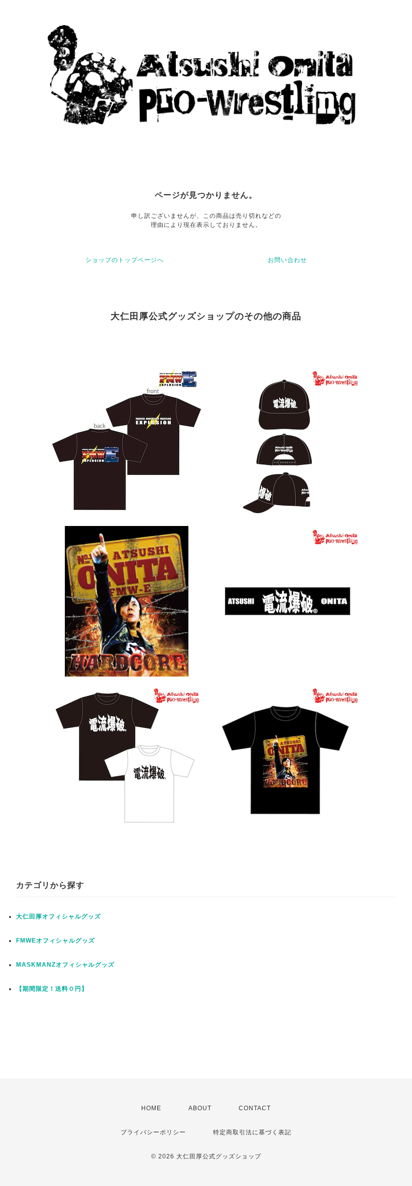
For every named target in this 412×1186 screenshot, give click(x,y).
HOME (151, 1108)
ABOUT (200, 1108)
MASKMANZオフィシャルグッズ (65, 964)
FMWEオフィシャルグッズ (55, 940)
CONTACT (255, 1108)
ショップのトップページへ (124, 259)
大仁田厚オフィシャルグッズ (58, 916)
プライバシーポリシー (153, 1132)
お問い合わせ (287, 259)
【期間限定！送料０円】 (52, 988)
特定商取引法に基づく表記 (252, 1132)
